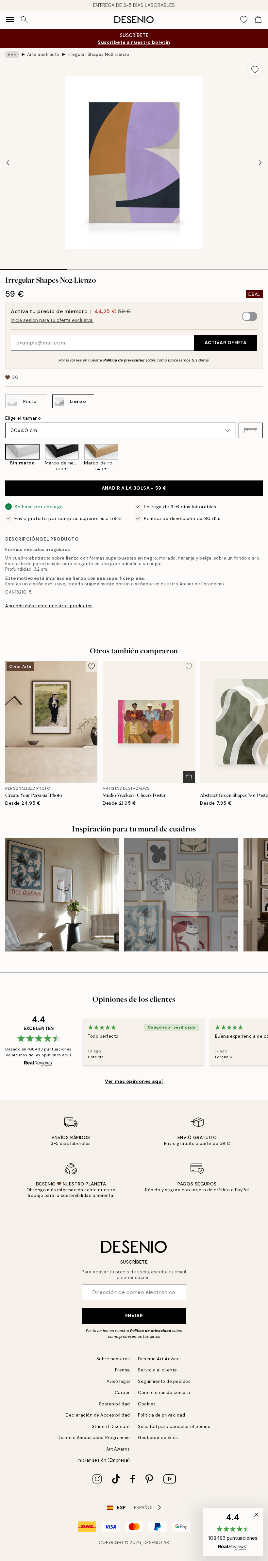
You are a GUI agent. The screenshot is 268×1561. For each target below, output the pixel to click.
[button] (251, 430)
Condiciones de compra (164, 1392)
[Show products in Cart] (258, 19)
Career (122, 1392)
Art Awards (118, 1449)
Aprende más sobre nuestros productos (49, 606)
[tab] (33, 267)
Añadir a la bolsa (134, 488)
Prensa (122, 1370)
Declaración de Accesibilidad (98, 1415)
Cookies (147, 1404)
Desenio (152, 1542)
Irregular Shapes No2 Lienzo (98, 54)
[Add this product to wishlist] (255, 69)
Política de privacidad (123, 360)
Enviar (134, 1315)
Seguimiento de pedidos (164, 1381)
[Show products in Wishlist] (244, 19)
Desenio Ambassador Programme (94, 1437)
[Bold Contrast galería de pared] (62, 894)
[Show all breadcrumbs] (12, 54)
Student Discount (111, 1426)
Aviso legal (118, 1381)
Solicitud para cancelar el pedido (174, 1426)
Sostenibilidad (114, 1404)
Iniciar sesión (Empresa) (103, 1460)
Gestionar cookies (158, 1437)
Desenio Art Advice (159, 1359)
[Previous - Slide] (8, 163)
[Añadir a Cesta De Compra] (189, 777)
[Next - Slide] (260, 163)
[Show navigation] (10, 19)
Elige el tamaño (23, 418)
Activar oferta (226, 342)
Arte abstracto (43, 54)
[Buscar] (24, 19)
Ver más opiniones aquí (134, 1081)
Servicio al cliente (157, 1370)
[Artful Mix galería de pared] (181, 894)
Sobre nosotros (113, 1359)
